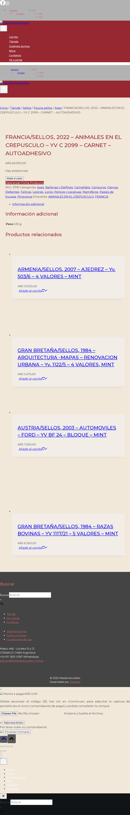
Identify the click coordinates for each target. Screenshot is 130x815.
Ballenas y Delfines (59, 187)
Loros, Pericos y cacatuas (63, 192)
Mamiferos (90, 192)
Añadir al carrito (14, 178)
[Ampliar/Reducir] (1, 746)
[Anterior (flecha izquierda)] (1, 750)
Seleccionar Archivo (13, 723)
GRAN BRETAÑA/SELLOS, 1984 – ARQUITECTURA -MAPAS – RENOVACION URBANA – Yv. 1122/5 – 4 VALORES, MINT (67, 357)
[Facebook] (2, 4)
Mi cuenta (13, 618)
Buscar (4, 595)
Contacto (15, 55)
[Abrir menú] (4, 89)
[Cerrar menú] (1, 755)
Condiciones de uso (19, 639)
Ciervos (112, 187)
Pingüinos (24, 196)
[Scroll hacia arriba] (3, 739)
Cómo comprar (17, 635)
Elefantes (12, 192)
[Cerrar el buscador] (3, 796)
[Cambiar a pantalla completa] (4, 746)
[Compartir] (8, 746)
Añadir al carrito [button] (30, 290)
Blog (12, 50)
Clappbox (75, 681)
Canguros (99, 187)
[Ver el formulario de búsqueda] (3, 28)
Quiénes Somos (19, 46)
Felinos (26, 192)
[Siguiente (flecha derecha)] (4, 750)
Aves (40, 187)
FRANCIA (101, 196)
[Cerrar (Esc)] (11, 746)
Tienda (13, 41)
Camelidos (82, 187)
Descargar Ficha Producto (24, 182)
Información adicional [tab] (28, 204)
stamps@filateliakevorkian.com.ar (21, 660)
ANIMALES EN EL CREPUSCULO (71, 196)
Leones (38, 192)
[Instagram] (7, 4)
